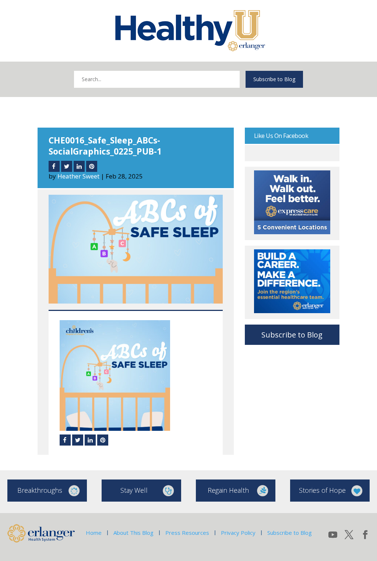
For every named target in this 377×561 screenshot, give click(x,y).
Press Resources (187, 532)
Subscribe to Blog (274, 79)
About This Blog (133, 532)
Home (94, 532)
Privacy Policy (238, 532)
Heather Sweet (78, 176)
